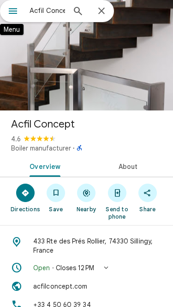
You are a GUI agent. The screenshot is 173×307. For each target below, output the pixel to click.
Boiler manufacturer (41, 148)
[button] (86, 268)
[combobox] (47, 10)
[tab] (43, 166)
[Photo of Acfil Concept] (86, 55)
